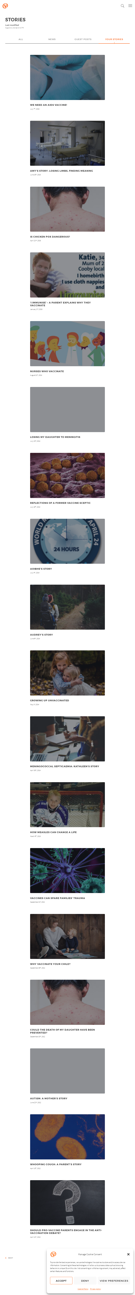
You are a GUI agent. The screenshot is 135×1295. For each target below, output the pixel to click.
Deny (85, 1280)
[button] (128, 1254)
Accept (61, 1280)
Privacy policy (95, 1289)
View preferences (114, 1280)
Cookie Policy (83, 1289)
